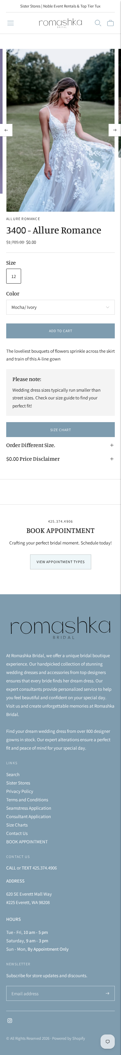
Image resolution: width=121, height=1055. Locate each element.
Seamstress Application (28, 808)
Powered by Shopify (68, 1038)
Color (12, 293)
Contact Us (17, 833)
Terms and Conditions (27, 800)
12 (13, 276)
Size (11, 262)
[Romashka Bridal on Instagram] (9, 1021)
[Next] (115, 130)
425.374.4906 (60, 521)
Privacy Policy (19, 791)
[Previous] (6, 130)
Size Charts (17, 825)
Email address (24, 986)
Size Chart (60, 429)
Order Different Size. (30, 444)
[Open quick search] (98, 23)
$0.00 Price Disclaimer (33, 458)
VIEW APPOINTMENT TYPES (61, 561)
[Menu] (10, 23)
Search (13, 774)
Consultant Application (28, 816)
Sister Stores (18, 783)
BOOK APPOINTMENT (27, 842)
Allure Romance (23, 218)
